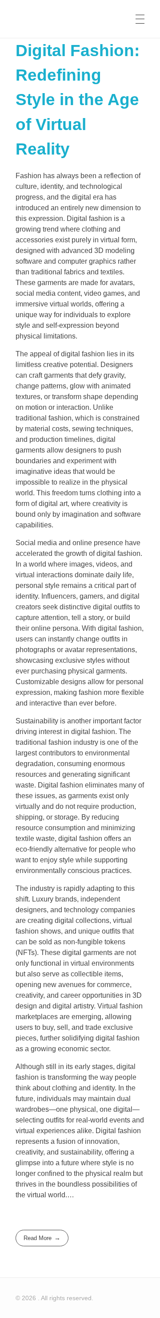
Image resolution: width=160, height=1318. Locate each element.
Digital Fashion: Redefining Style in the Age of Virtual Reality (78, 99)
